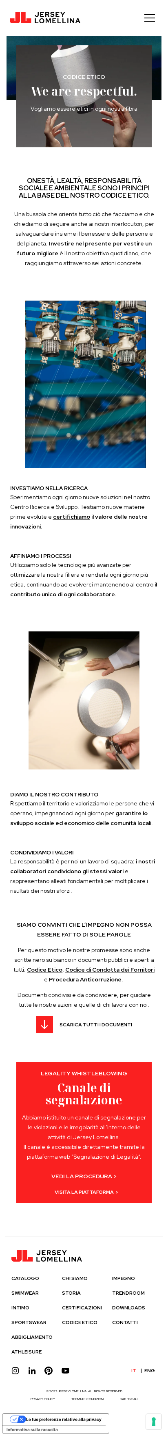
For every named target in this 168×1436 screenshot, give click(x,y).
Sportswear (28, 1322)
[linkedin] (32, 1371)
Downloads (128, 1307)
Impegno (123, 1278)
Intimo (20, 1307)
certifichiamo (71, 516)
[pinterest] (48, 1371)
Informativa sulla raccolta (32, 1429)
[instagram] (15, 1371)
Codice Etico (79, 1322)
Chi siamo (75, 1278)
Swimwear (25, 1293)
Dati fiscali (128, 1399)
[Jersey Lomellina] (45, 18)
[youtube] (65, 1371)
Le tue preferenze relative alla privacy (64, 1419)
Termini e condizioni (87, 1399)
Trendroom (128, 1293)
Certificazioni (82, 1307)
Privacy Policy (43, 1399)
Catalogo (25, 1278)
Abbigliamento (32, 1337)
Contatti (125, 1322)
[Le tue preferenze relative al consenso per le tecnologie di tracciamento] (153, 1421)
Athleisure (26, 1352)
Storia (71, 1293)
